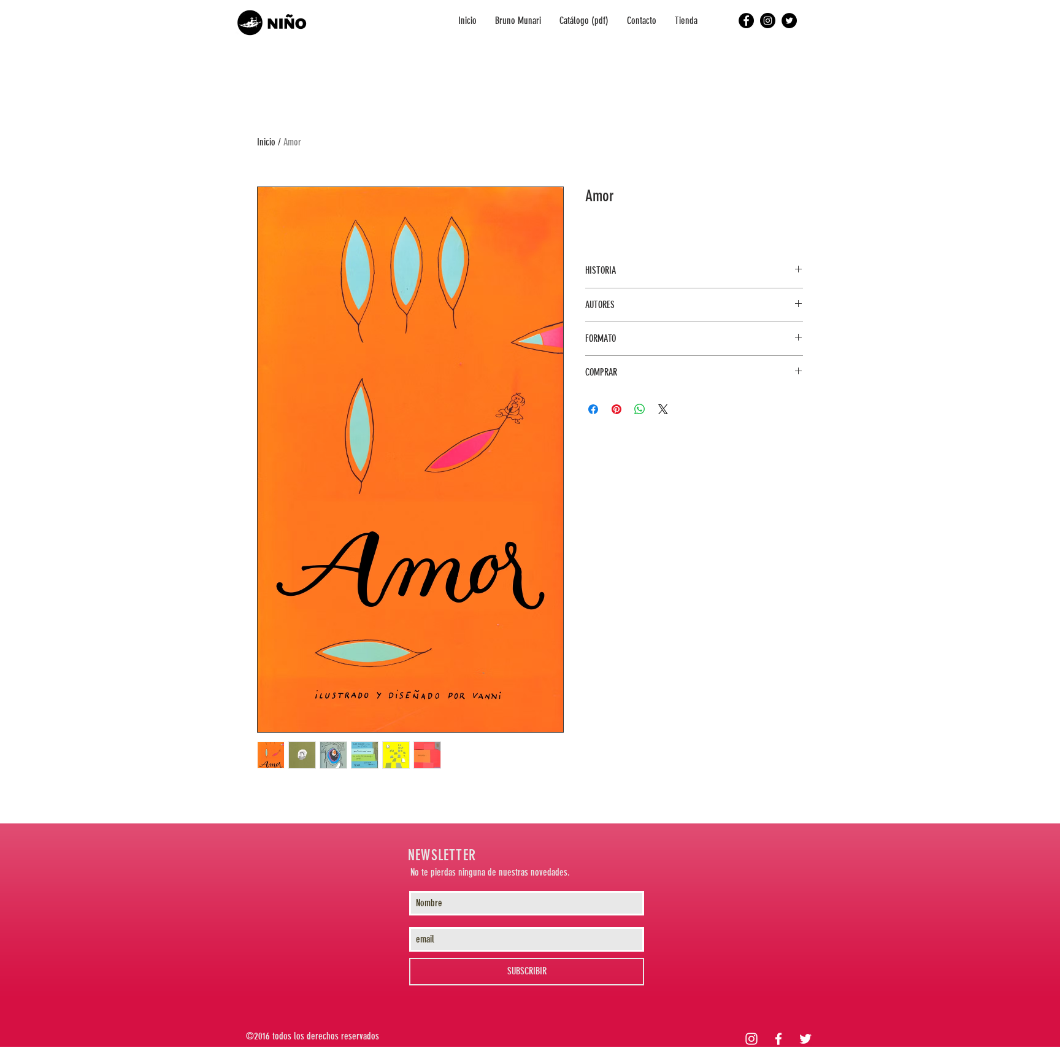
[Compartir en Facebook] (593, 409)
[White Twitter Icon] (805, 1039)
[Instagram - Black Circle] (767, 20)
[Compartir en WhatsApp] (639, 409)
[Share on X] (663, 409)
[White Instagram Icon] (751, 1039)
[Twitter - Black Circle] (789, 20)
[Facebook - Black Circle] (746, 20)
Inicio (266, 142)
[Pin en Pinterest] (616, 409)
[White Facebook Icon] (778, 1039)
